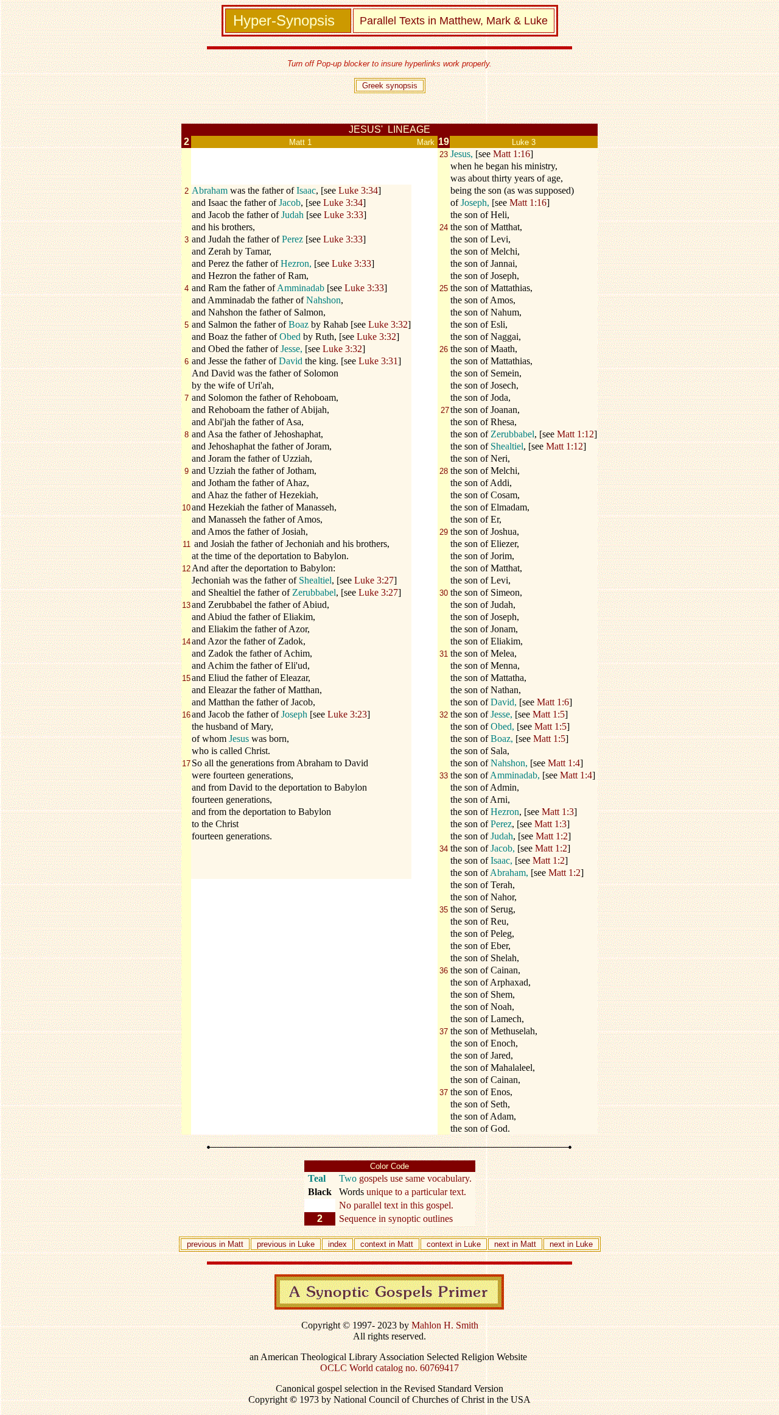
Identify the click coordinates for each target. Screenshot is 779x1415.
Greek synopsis (390, 85)
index (337, 1244)
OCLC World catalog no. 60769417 (389, 1368)
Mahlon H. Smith (444, 1325)
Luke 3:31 (378, 361)
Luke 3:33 (343, 215)
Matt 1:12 (575, 434)
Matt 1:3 (558, 811)
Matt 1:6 (553, 702)
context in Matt (386, 1244)
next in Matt (515, 1244)
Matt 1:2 (552, 836)
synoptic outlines (420, 1218)
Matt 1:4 (564, 763)
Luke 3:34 (358, 190)
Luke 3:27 (374, 580)
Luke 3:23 (347, 714)
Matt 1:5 (549, 714)
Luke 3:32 (388, 324)
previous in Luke (288, 1244)
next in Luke (571, 1244)
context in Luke (454, 1244)
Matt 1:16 (511, 154)
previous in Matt (215, 1244)
